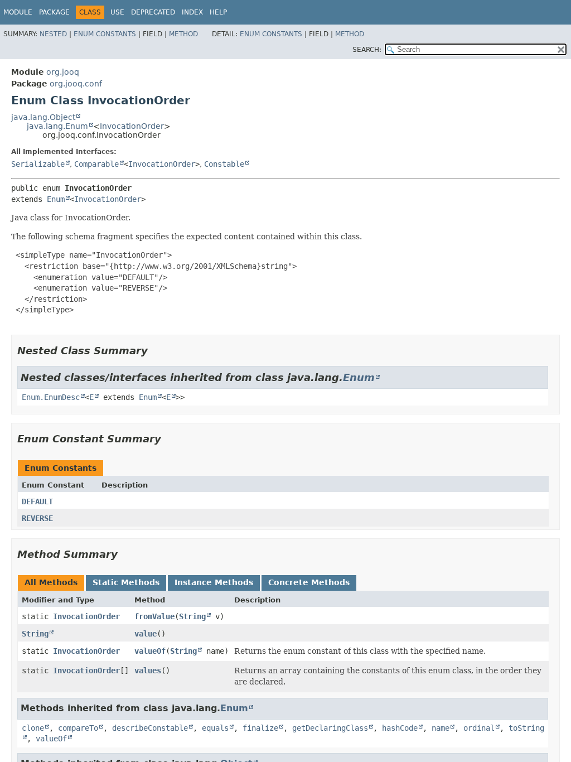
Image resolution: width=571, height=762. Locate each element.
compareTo (78, 728)
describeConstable (150, 728)
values (147, 670)
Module (17, 12)
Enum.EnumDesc (51, 397)
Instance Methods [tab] (214, 582)
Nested (53, 34)
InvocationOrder (132, 126)
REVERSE (37, 518)
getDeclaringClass (330, 728)
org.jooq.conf (76, 83)
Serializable (38, 164)
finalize (260, 728)
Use (117, 12)
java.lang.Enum (57, 126)
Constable (224, 164)
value (145, 633)
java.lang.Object (43, 117)
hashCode (400, 728)
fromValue (154, 616)
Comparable (96, 164)
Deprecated (153, 12)
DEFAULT (37, 501)
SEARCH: (366, 50)
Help (218, 12)
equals (215, 728)
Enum (56, 199)
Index (192, 12)
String (192, 616)
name (440, 728)
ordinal (479, 728)
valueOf (150, 651)
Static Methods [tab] (126, 582)
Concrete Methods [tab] (309, 582)
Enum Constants (105, 34)
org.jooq (62, 71)
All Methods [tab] (51, 582)
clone (33, 728)
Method (183, 34)
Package (54, 12)
